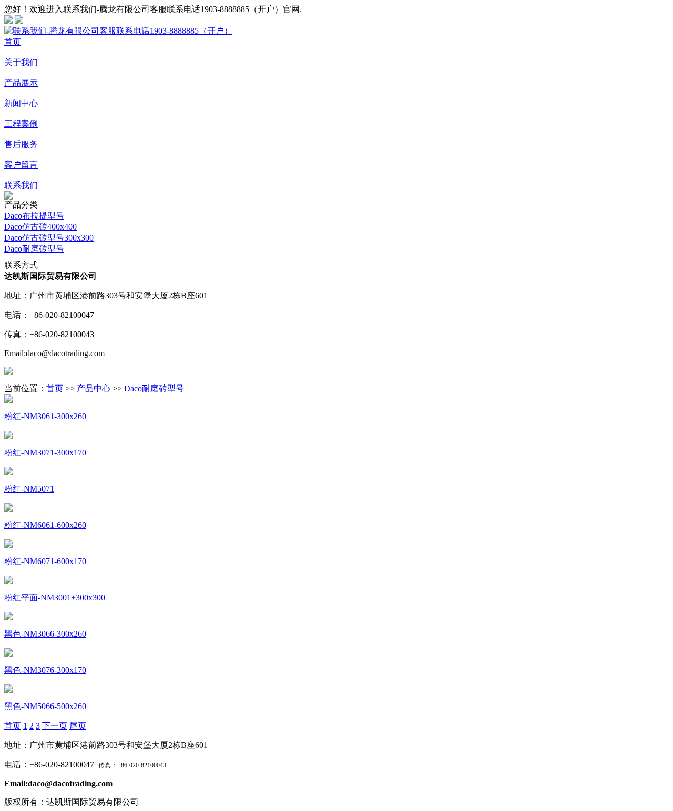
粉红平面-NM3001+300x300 (54, 597)
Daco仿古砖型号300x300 (49, 237)
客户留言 (21, 164)
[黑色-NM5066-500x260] (8, 689)
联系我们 (21, 185)
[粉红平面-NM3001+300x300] (8, 581)
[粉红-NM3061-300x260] (8, 400)
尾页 (77, 725)
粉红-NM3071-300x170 (45, 452)
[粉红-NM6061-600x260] (8, 508)
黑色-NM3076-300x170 (45, 670)
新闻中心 (21, 103)
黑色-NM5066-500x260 (45, 706)
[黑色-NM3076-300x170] (8, 653)
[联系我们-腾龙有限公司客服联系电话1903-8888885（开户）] (118, 30)
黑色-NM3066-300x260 (45, 633)
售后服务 (21, 144)
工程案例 (21, 123)
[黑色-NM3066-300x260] (8, 617)
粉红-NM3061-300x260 (45, 416)
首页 (12, 41)
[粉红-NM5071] (8, 472)
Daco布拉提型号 (34, 215)
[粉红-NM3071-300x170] (8, 436)
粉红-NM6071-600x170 (45, 561)
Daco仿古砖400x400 (40, 226)
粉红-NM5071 (29, 488)
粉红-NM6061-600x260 (45, 525)
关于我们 (21, 62)
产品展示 (21, 82)
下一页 (54, 725)
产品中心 (93, 388)
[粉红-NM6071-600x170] (8, 544)
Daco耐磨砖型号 (34, 248)
